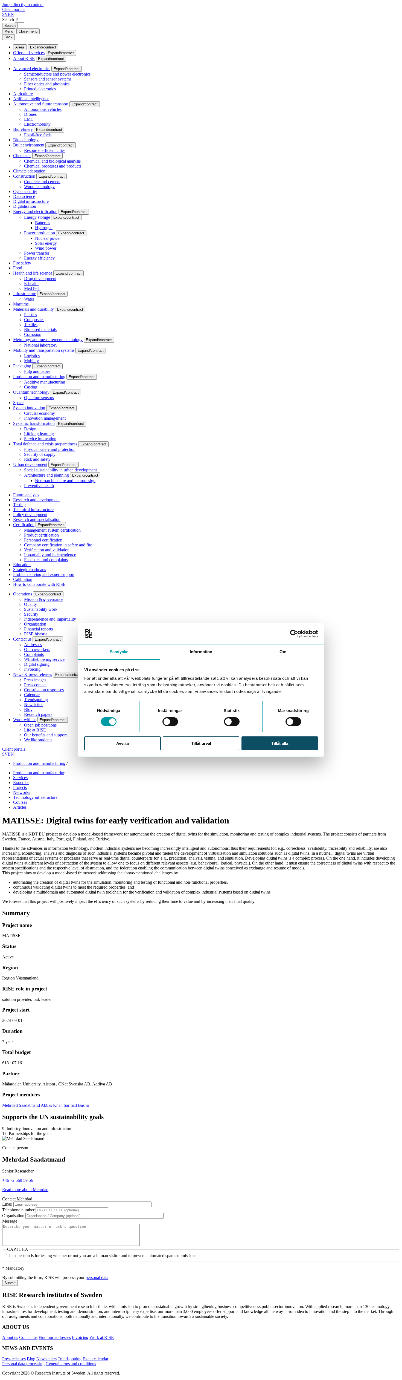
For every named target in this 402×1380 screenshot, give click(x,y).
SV (5, 14)
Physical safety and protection (49, 449)
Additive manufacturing (44, 382)
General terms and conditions (71, 1363)
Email (7, 1204)
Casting (30, 387)
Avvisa (122, 743)
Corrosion (32, 334)
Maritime (21, 304)
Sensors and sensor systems (47, 79)
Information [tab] (201, 651)
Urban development (30, 464)
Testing (19, 504)
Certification (23, 524)
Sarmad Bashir (76, 1105)
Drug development (40, 278)
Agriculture (23, 93)
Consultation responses (44, 689)
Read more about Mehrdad (25, 1189)
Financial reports (38, 629)
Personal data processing (23, 1363)
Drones (30, 114)
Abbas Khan (52, 1105)
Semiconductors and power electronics (57, 74)
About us (10, 1337)
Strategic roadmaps (29, 569)
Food (17, 268)
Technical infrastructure (33, 509)
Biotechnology (26, 139)
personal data (97, 1277)
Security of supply (40, 454)
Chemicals (22, 155)
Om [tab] (282, 651)
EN (11, 14)
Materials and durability (33, 309)
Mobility (31, 360)
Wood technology (39, 186)
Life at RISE (35, 730)
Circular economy (39, 413)
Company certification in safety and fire (58, 545)
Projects (20, 787)
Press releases (14, 1358)
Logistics (32, 355)
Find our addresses (55, 1337)
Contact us (22, 639)
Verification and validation (46, 550)
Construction (24, 176)
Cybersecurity (25, 191)
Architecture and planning (46, 475)
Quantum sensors (39, 397)
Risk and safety (37, 459)
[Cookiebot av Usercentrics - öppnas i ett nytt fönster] (294, 634)
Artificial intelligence (31, 98)
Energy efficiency (39, 258)
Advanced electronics (31, 68)
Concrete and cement (42, 181)
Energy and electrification (35, 211)
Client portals (13, 9)
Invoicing (32, 669)
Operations (22, 594)
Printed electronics (40, 89)
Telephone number (18, 1210)
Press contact (35, 684)
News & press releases (32, 674)
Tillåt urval (201, 743)
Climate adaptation (29, 171)
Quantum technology (31, 392)
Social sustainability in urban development (60, 470)
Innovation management (45, 418)
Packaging (22, 366)
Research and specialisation (36, 519)
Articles (20, 807)
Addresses (33, 644)
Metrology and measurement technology (48, 339)
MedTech (32, 288)
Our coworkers (37, 649)
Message (9, 1221)
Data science (24, 196)
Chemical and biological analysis (52, 161)
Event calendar (95, 1358)
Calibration (22, 579)
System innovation (29, 407)
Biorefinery (23, 129)
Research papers (38, 714)
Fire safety (22, 263)
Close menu (28, 31)
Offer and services (29, 52)
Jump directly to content (22, 4)
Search (8, 19)
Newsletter (33, 704)
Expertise (21, 782)
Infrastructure (24, 293)
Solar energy (46, 243)
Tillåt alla (279, 743)
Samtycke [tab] (119, 651)
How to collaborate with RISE (39, 584)
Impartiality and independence (50, 554)
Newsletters (46, 1358)
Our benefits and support (45, 735)
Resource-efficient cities (44, 150)
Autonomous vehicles (43, 109)
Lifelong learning (39, 433)
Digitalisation (24, 206)
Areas (20, 47)
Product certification (41, 535)
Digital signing (36, 664)
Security (31, 614)
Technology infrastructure (35, 797)
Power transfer (36, 253)
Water (29, 299)
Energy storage (37, 217)
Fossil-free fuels (37, 134)
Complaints (34, 654)
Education (22, 564)
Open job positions (40, 725)
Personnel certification (43, 540)
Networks (21, 792)
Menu (8, 31)
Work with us (24, 719)
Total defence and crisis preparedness (45, 444)
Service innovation (40, 438)
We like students (38, 739)
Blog (28, 709)
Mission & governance (43, 599)
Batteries (42, 222)
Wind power (45, 248)
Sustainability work (40, 609)
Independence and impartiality (50, 619)
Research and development (36, 499)
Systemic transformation (34, 423)
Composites (34, 319)
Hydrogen (44, 227)
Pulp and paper (37, 371)
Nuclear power (48, 238)
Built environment (28, 145)
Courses (20, 802)
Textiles (30, 324)
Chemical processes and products (52, 166)
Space (18, 402)
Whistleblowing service (44, 659)
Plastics (30, 314)
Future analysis (26, 494)
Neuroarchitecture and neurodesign (65, 480)
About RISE (24, 58)
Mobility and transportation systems (43, 350)
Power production (39, 233)
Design (30, 429)
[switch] (170, 721)
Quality (30, 604)
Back (8, 37)
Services (20, 777)
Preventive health (39, 485)
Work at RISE (101, 1337)
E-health (31, 283)
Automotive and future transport (40, 104)
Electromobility (37, 124)
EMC (29, 119)
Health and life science (32, 273)
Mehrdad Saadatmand (21, 1105)
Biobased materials (40, 329)
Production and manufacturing (39, 376)
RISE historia (35, 634)
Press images (35, 680)
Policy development (30, 514)
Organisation (35, 624)
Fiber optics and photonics (46, 84)
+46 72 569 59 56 (17, 1180)
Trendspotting (36, 699)
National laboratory (40, 345)
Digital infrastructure (31, 201)
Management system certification (52, 530)
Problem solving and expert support (43, 574)
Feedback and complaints (46, 559)
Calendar (32, 694)
